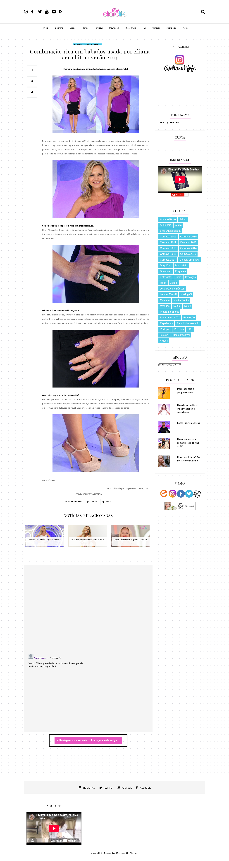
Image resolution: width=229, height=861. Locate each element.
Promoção (189, 317)
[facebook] (34, 12)
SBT (100, 44)
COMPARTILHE (75, 502)
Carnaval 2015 (168, 254)
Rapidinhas (166, 323)
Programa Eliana (90, 44)
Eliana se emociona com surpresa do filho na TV (188, 443)
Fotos (85, 28)
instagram (89, 788)
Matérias (164, 306)
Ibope (163, 283)
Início (45, 28)
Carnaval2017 (168, 259)
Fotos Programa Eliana (188, 423)
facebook (145, 788)
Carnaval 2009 (168, 236)
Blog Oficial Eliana (170, 230)
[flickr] (55, 12)
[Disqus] (88, 610)
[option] (45, 537)
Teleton (164, 335)
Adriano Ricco (168, 219)
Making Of (186, 294)
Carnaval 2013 (168, 248)
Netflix (176, 306)
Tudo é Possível (181, 335)
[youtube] (48, 12)
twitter (108, 788)
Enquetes (180, 271)
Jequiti (173, 283)
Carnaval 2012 (188, 242)
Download (114, 28)
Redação (165, 329)
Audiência (165, 225)
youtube (126, 788)
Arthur (183, 219)
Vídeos (73, 28)
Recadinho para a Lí (188, 323)
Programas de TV (169, 317)
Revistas (99, 28)
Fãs (144, 28)
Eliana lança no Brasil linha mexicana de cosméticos (187, 409)
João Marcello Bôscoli (172, 288)
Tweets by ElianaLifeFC (169, 122)
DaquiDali (77, 44)
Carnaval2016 (188, 254)
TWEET (93, 502)
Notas (185, 28)
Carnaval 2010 (188, 236)
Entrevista (165, 277)
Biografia (59, 28)
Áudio (178, 225)
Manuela (165, 300)
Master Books (181, 300)
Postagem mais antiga (104, 740)
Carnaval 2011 (168, 242)
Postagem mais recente (73, 740)
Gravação (190, 277)
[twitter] (41, 12)
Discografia (131, 28)
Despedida (181, 265)
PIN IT (108, 502)
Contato (156, 28)
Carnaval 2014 (188, 248)
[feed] (62, 12)
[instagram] (27, 12)
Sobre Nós (171, 28)
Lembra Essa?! (168, 294)
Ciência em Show (189, 259)
